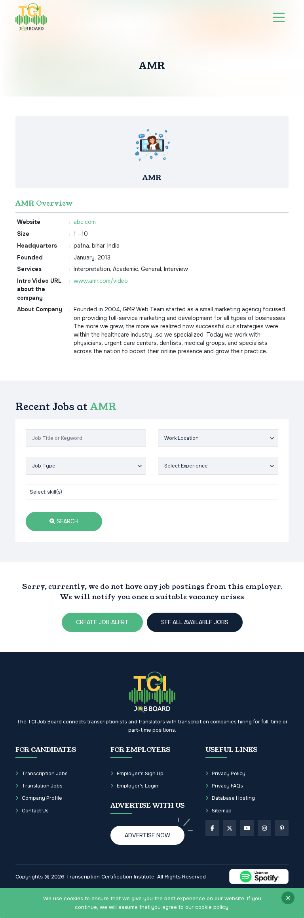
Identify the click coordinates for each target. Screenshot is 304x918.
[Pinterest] (282, 828)
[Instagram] (264, 828)
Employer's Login (137, 786)
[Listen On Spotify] (259, 876)
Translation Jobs (42, 786)
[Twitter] (229, 828)
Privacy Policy (228, 773)
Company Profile (42, 798)
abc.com (85, 221)
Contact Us (35, 811)
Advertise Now (147, 835)
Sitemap (222, 811)
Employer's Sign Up (140, 773)
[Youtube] (247, 828)
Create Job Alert (102, 622)
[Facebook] (212, 828)
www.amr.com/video (101, 280)
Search (66, 521)
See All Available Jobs (194, 622)
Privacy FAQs (227, 786)
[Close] (287, 898)
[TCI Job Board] (31, 17)
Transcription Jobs (45, 773)
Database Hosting (233, 798)
